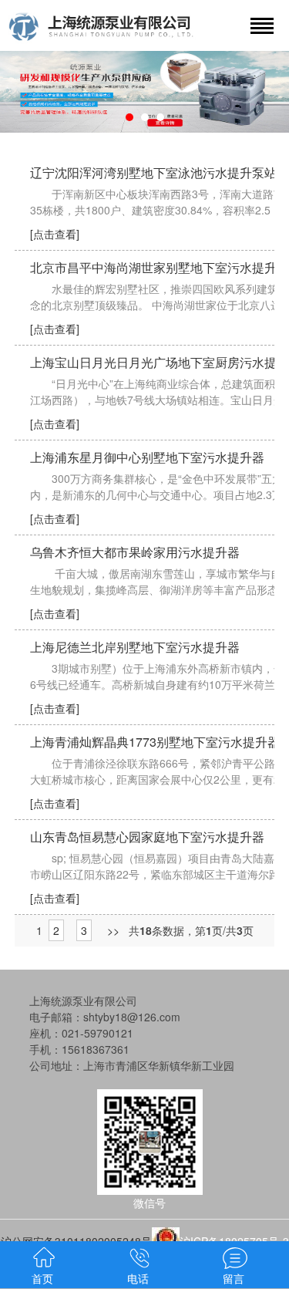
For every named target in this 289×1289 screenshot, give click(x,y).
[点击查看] (54, 233)
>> (113, 930)
